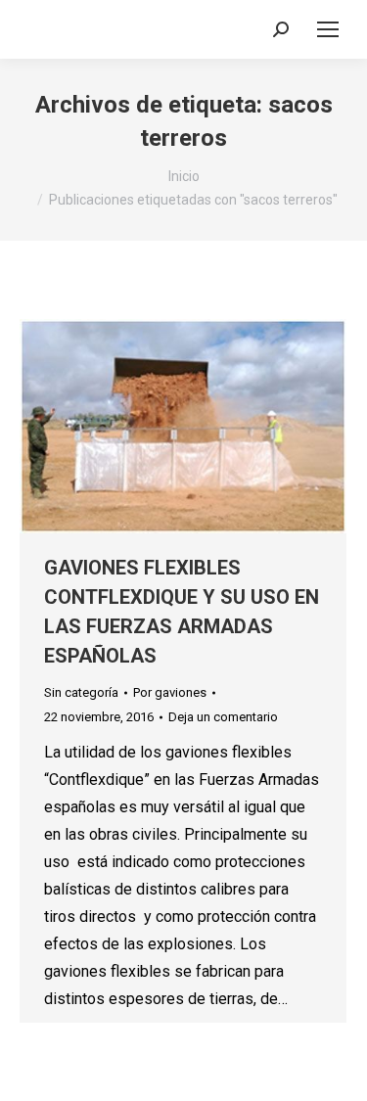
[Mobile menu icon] (327, 29)
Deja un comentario (223, 717)
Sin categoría (81, 692)
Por (169, 692)
